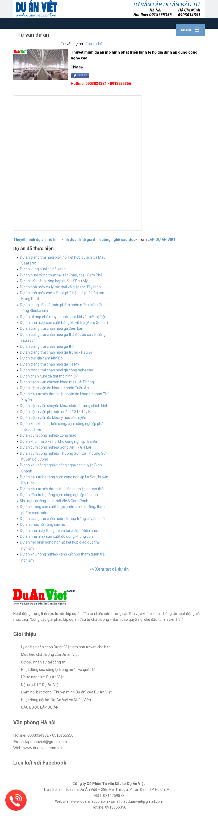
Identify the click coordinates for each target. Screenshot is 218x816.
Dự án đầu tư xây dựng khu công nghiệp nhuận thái (62, 489)
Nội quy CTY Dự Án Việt (40, 685)
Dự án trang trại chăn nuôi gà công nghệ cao (56, 370)
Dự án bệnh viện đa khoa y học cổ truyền (53, 417)
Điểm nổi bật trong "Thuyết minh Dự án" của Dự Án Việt (66, 692)
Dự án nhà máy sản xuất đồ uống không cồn (56, 536)
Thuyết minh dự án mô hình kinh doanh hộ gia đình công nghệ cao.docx (75, 239)
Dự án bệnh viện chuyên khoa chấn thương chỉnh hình (64, 405)
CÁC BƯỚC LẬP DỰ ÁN (39, 707)
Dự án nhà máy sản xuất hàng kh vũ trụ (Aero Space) (64, 322)
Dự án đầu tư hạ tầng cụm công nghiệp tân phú (59, 495)
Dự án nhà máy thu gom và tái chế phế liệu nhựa (59, 530)
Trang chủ (94, 44)
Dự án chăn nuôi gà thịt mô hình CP (49, 376)
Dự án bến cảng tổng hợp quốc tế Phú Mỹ (54, 281)
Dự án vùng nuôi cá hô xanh (43, 269)
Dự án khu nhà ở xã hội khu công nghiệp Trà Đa (58, 441)
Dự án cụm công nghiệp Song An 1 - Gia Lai (55, 447)
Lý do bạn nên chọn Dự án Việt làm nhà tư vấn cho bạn (66, 647)
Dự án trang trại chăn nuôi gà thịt (47, 346)
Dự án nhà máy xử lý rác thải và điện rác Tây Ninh (60, 287)
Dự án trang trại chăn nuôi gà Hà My (49, 364)
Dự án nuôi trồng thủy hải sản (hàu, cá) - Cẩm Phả (61, 275)
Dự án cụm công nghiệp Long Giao (48, 435)
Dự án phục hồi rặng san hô (42, 524)
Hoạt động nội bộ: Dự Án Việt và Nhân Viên (56, 700)
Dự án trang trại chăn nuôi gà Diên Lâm (52, 328)
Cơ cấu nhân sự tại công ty (43, 662)
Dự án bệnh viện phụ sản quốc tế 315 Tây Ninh (58, 412)
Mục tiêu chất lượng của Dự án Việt (50, 654)
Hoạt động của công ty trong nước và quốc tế (58, 669)
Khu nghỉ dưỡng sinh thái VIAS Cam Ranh (54, 501)
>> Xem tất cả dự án (109, 569)
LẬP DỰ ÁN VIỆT (162, 239)
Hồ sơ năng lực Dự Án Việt (42, 677)
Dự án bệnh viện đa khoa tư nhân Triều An (54, 388)
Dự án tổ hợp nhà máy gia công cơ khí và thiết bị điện (63, 317)
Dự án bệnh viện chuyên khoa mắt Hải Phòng (57, 382)
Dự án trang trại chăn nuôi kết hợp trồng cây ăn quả (62, 518)
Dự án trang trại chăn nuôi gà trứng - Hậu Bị (56, 352)
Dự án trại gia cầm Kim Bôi (42, 358)
